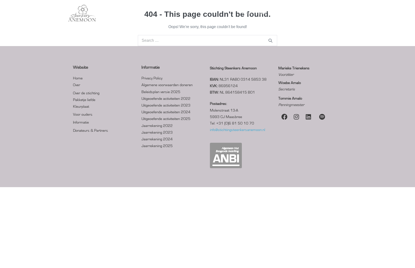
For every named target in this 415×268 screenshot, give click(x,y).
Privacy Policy (151, 78)
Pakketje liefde (84, 100)
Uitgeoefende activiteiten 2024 (165, 112)
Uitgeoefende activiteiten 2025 (165, 119)
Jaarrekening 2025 (157, 146)
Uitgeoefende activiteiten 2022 (165, 99)
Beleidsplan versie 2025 (160, 92)
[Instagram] (296, 117)
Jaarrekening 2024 (157, 139)
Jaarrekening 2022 (157, 126)
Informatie (81, 122)
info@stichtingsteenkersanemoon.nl (237, 130)
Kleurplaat (81, 106)
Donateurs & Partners (326, 13)
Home (246, 13)
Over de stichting (86, 93)
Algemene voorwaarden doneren (167, 85)
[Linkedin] (308, 117)
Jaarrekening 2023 (157, 132)
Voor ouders (288, 13)
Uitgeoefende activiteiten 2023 (165, 105)
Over (263, 13)
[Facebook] (284, 117)
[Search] (270, 40)
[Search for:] (207, 40)
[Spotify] (320, 117)
